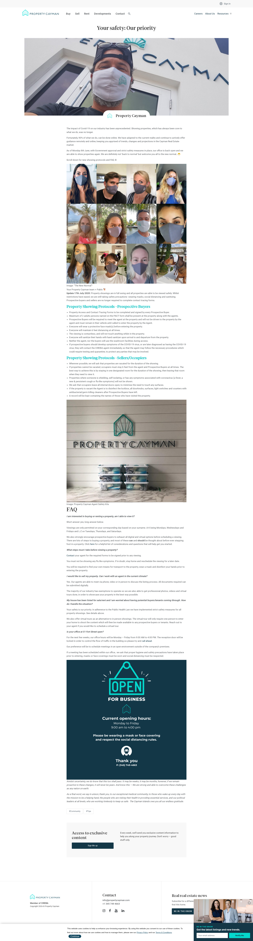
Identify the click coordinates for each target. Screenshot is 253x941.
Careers (198, 13)
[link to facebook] (110, 910)
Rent (86, 13)
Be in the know (183, 911)
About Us (210, 13)
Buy (68, 13)
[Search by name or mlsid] (129, 14)
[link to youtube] (116, 910)
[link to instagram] (104, 910)
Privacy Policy (142, 932)
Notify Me (239, 935)
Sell (77, 13)
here (92, 544)
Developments (102, 13)
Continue (74, 936)
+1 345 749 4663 (111, 903)
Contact (120, 13)
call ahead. (147, 641)
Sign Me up (93, 845)
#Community (74, 811)
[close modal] (249, 903)
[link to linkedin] (122, 910)
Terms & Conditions (164, 932)
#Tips (88, 811)
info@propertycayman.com (116, 900)
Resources (222, 13)
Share (6, 866)
